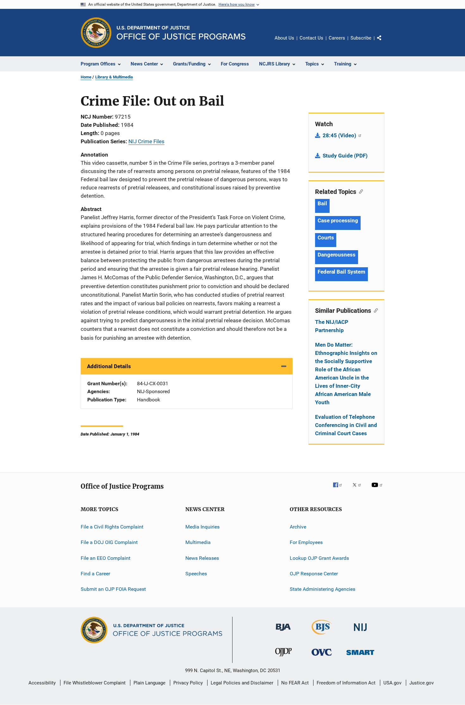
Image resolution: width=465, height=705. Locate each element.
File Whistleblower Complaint (95, 683)
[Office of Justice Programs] (96, 32)
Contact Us (311, 38)
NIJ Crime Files (146, 141)
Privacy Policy (188, 683)
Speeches (196, 574)
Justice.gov (421, 683)
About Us (284, 38)
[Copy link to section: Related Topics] (359, 191)
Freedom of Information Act (346, 683)
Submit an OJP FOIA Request (113, 589)
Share (384, 42)
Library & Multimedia (114, 77)
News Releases (202, 558)
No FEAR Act (295, 683)
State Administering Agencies (322, 589)
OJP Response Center (314, 574)
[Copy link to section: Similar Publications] (374, 310)
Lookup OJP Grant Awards (319, 558)
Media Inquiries (202, 527)
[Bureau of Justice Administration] (283, 632)
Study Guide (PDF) (345, 155)
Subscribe (360, 38)
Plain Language (149, 683)
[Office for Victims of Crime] (322, 656)
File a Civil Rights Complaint (112, 527)
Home (86, 77)
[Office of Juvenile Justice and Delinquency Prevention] (283, 657)
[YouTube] (378, 489)
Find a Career (95, 574)
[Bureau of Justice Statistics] (322, 635)
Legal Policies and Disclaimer (242, 683)
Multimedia (198, 542)
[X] (359, 489)
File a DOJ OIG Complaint (109, 542)
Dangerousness (337, 254)
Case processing (338, 220)
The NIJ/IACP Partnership (331, 326)
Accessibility (42, 683)
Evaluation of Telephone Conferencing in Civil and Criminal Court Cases (346, 425)
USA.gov (392, 683)
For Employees (306, 542)
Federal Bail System (341, 272)
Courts (326, 237)
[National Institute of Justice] (360, 632)
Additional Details (109, 366)
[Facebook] (340, 489)
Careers (337, 38)
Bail (322, 203)
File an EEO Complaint (105, 558)
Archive (298, 527)
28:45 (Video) (340, 135)
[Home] (181, 33)
